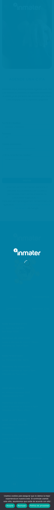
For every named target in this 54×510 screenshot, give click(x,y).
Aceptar (10, 505)
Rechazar (22, 505)
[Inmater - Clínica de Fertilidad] (27, 251)
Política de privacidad (39, 505)
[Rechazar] (50, 502)
